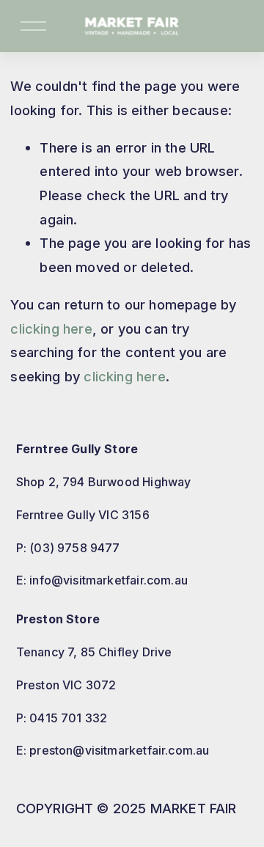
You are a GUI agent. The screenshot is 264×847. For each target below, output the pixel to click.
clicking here (51, 328)
